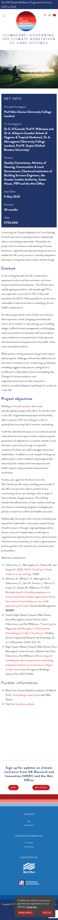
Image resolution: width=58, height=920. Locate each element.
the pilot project (22, 406)
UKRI (13, 787)
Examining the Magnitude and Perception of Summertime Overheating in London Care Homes (30, 628)
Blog (29, 821)
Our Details (29, 842)
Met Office (41, 787)
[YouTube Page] (54, 15)
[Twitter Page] (49, 15)
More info (25, 912)
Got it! (47, 912)
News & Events (29, 825)
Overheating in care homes (26, 695)
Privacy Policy (29, 847)
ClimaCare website (24, 704)
